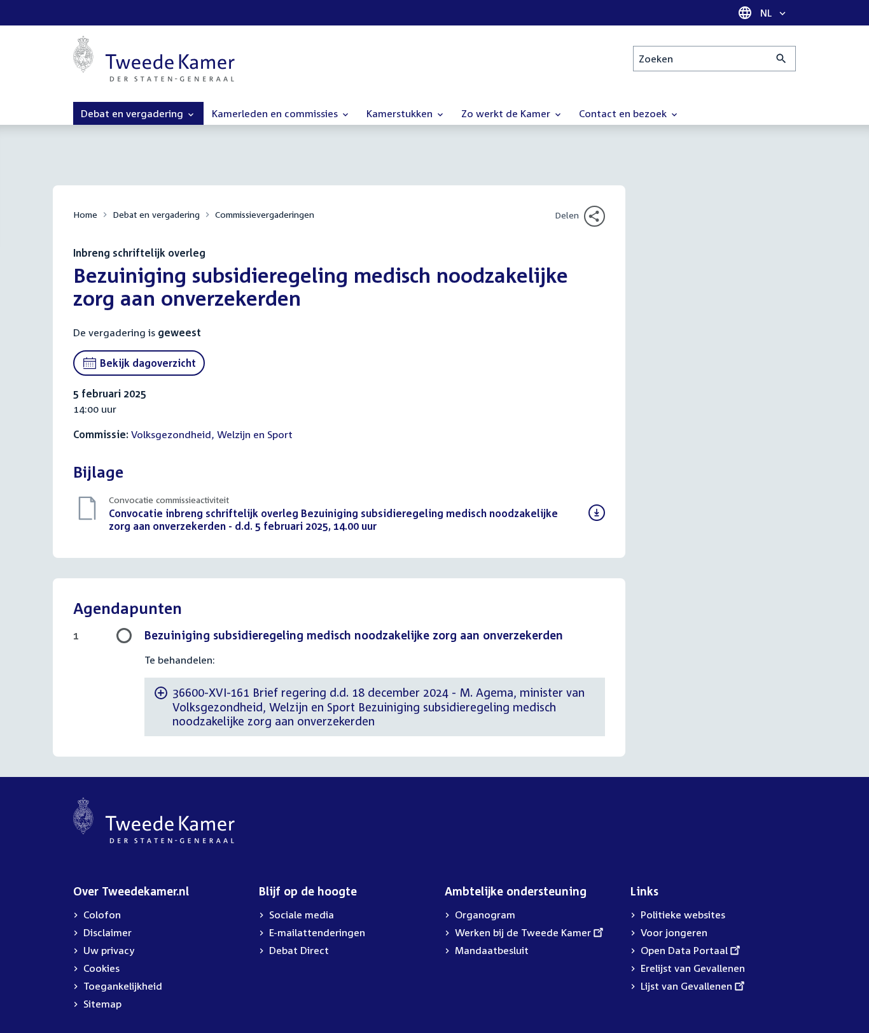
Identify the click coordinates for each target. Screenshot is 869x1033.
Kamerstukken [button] (400, 113)
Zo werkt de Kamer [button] (507, 113)
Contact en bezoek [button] (624, 113)
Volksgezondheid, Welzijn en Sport (212, 434)
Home (85, 214)
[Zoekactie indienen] (781, 58)
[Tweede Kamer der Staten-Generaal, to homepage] (154, 59)
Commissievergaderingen (264, 214)
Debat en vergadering (156, 214)
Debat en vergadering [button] (133, 113)
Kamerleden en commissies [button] (276, 113)
